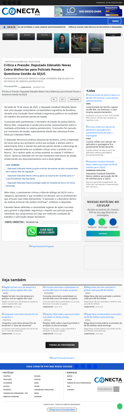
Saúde (36, 386)
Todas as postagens (62, 344)
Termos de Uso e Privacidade (79, 383)
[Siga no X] (14, 3)
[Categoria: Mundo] (27, 38)
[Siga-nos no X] (89, 366)
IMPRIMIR (74, 99)
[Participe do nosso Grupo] (41, 232)
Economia (7, 383)
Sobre (69, 379)
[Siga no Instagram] (9, 3)
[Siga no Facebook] (4, 3)
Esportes (7, 390)
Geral (36, 393)
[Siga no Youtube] (19, 3)
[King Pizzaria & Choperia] (41, 246)
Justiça (6, 386)
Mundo (37, 376)
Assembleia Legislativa (44, 390)
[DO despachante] (88, 11)
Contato (70, 390)
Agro (36, 383)
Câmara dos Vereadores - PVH (15, 393)
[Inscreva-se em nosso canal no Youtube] (95, 366)
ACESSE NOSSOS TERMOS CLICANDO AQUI (46, 409)
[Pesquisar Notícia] (116, 389)
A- (54, 99)
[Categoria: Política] (10, 38)
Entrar (103, 233)
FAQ (68, 386)
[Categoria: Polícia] (44, 38)
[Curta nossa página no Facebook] (76, 366)
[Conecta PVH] (21, 11)
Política (7, 376)
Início (69, 376)
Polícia (37, 379)
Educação (7, 379)
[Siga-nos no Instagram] (83, 366)
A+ (62, 99)
